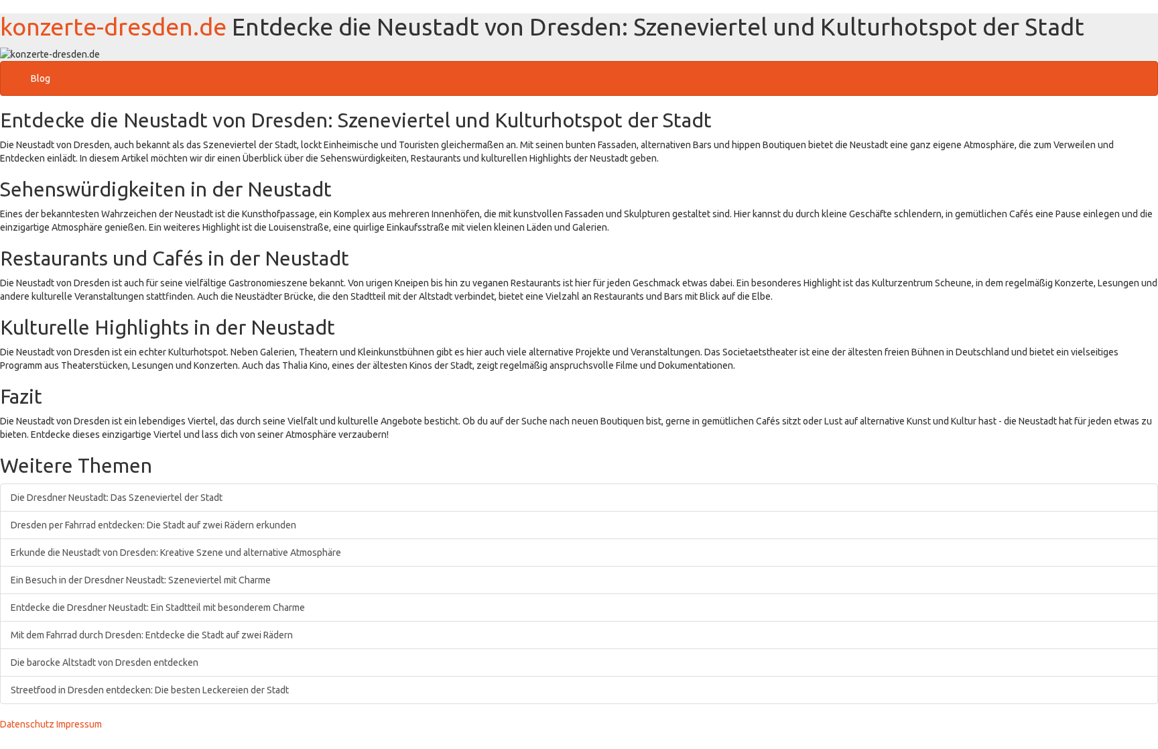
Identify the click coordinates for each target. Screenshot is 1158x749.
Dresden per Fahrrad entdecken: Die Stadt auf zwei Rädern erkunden (153, 525)
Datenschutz (27, 724)
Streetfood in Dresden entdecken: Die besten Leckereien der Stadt (150, 690)
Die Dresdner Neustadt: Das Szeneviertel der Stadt (116, 497)
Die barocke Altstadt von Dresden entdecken (104, 662)
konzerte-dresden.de (113, 26)
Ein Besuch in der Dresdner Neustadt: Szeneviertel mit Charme (141, 580)
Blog (40, 78)
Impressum (79, 724)
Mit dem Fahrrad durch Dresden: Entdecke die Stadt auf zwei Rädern (152, 635)
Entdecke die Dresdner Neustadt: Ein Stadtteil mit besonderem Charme (158, 607)
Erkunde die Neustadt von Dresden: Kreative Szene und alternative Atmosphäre (176, 552)
